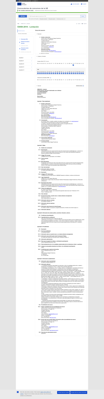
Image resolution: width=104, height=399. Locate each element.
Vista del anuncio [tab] (21, 30)
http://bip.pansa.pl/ (52, 50)
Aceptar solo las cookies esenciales (78, 392)
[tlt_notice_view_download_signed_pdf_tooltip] (73, 65)
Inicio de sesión (75, 4)
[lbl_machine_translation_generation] (50, 77)
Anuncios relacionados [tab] (22, 33)
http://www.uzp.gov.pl (54, 330)
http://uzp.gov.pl (53, 317)
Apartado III (21, 63)
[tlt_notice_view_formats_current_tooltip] (83, 85)
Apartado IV (21, 66)
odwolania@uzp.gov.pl (53, 313)
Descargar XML (24, 39)
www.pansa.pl (51, 135)
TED (18, 23)
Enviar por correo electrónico (24, 48)
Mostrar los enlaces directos (25, 42)
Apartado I (21, 57)
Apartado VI (21, 70)
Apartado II (21, 60)
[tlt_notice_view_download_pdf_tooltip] (38, 73)
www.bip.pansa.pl (74, 121)
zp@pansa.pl (51, 46)
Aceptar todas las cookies (63, 392)
